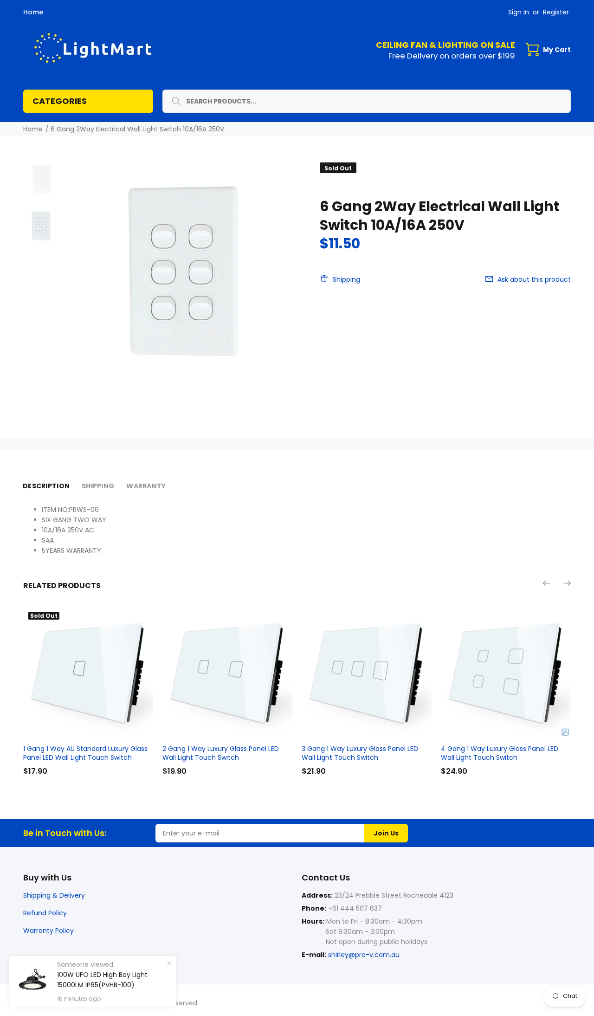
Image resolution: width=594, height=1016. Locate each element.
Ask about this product (534, 279)
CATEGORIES (59, 101)
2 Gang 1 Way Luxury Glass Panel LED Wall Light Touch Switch (220, 753)
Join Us (386, 833)
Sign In (518, 12)
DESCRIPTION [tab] (46, 486)
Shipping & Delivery (54, 895)
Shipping (346, 279)
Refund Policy (45, 913)
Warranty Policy (48, 930)
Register (556, 12)
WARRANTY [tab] (146, 486)
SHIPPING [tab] (98, 486)
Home (33, 12)
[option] (42, 183)
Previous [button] (547, 583)
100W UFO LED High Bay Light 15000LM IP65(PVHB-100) (102, 980)
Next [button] (566, 583)
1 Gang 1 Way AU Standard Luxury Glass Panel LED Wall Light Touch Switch (85, 753)
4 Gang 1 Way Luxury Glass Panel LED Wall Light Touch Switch (499, 753)
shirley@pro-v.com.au (364, 954)
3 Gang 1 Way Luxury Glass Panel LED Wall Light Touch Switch (360, 753)
